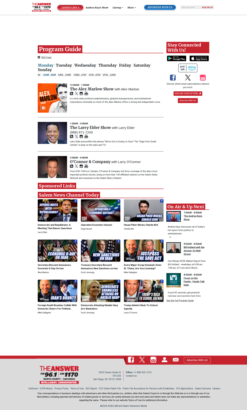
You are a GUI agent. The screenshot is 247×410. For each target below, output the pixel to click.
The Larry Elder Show (91, 127)
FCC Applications (184, 388)
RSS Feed (46, 57)
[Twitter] (76, 94)
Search (208, 7)
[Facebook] (173, 78)
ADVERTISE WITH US (160, 7)
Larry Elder (126, 128)
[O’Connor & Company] (52, 167)
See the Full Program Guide (180, 300)
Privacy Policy (61, 388)
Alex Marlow (130, 89)
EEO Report (91, 388)
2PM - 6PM (94, 74)
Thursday (107, 65)
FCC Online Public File (110, 388)
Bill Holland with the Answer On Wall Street (194, 251)
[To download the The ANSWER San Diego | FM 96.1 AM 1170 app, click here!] (176, 58)
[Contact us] (176, 360)
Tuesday (64, 65)
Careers (216, 388)
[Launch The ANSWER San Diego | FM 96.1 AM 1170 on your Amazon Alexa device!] (188, 68)
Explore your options (186, 93)
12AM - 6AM (49, 74)
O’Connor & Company (90, 161)
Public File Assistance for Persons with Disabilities (148, 388)
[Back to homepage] (41, 7)
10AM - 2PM (79, 74)
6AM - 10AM (64, 74)
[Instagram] (81, 94)
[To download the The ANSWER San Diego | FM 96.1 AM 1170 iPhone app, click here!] (199, 58)
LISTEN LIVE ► (71, 7)
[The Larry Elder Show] (52, 133)
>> (169, 237)
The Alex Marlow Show (92, 89)
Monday (45, 65)
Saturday (142, 65)
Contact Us (131, 375)
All (39, 74)
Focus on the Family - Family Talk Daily (194, 281)
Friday (125, 65)
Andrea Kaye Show (97, 7)
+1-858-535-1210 (143, 372)
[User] (165, 360)
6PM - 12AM (109, 74)
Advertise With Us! (188, 100)
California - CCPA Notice (40, 388)
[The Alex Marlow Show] (52, 98)
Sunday (45, 70)
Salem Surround (203, 388)
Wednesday (85, 65)
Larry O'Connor (129, 162)
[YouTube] (86, 93)
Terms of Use (77, 388)
